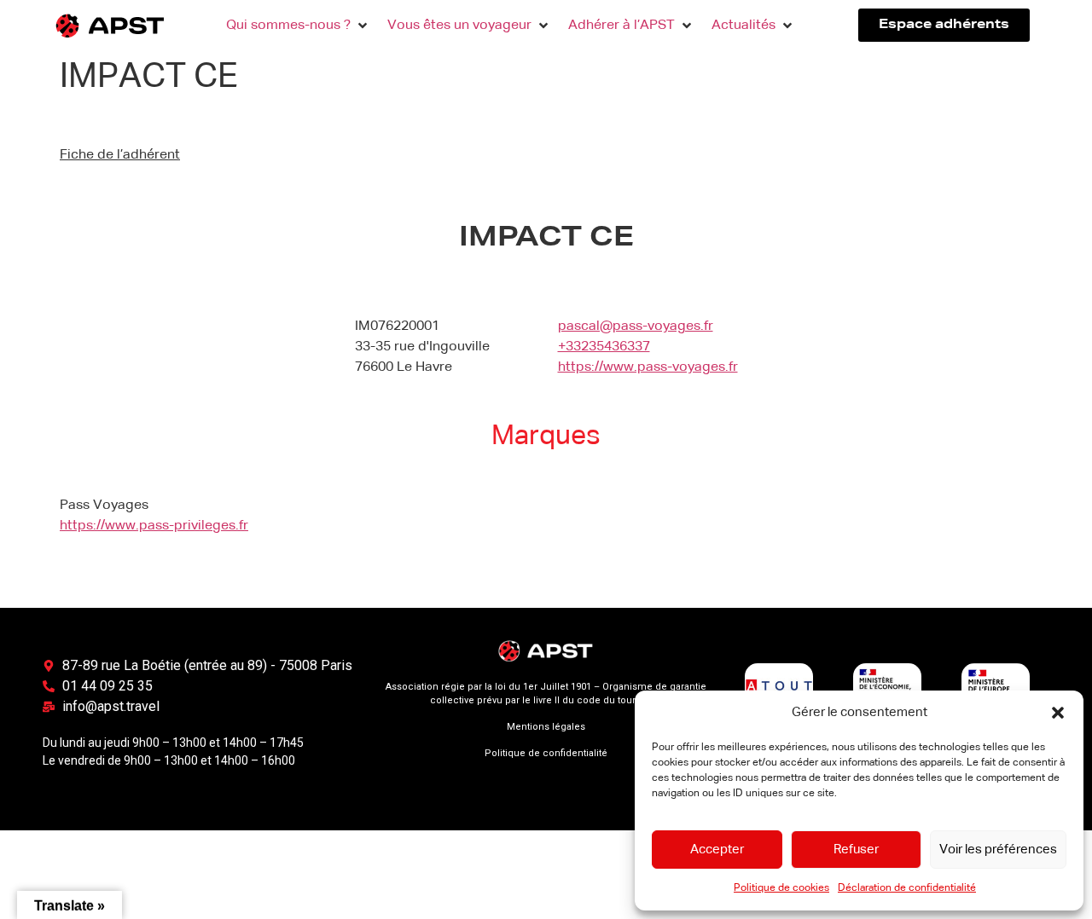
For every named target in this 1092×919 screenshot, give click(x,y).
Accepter (717, 849)
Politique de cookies (781, 888)
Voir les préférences (998, 849)
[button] (1057, 712)
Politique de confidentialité (546, 753)
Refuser (856, 849)
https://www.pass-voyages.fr (648, 367)
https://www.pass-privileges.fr (154, 526)
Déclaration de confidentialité (907, 888)
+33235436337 (604, 347)
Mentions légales (546, 726)
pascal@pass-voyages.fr (635, 326)
